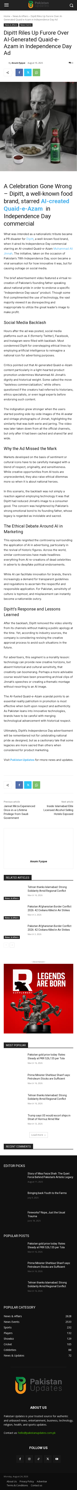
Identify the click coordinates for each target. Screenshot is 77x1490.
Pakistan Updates (22, 760)
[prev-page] (6, 945)
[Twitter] (28, 72)
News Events (25, 25)
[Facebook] (19, 72)
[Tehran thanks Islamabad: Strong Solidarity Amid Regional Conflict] (14, 892)
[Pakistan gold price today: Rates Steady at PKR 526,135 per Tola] (14, 1060)
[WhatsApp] (36, 72)
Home (7, 16)
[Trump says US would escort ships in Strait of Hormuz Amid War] (14, 1121)
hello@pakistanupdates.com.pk (37, 1433)
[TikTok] (38, 1459)
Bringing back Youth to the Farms (47, 1193)
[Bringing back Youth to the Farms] (14, 1198)
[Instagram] (29, 1459)
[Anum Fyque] (6, 63)
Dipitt (29, 239)
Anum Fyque (18, 62)
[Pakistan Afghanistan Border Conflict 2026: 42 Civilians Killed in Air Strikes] (14, 912)
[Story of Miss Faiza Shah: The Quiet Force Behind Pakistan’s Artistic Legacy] (14, 1179)
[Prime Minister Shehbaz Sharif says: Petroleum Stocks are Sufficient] (14, 1080)
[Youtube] (57, 1459)
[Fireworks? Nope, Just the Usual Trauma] (14, 1218)
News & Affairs (20, 16)
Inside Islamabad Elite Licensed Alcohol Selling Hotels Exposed (58, 810)
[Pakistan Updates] (38, 5)
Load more (37, 1134)
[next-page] (12, 945)
